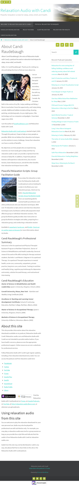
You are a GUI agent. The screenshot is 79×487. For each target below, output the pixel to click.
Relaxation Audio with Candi (25, 10)
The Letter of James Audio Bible (62, 139)
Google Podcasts (33, 401)
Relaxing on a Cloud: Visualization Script (65, 85)
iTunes (6, 373)
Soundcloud (8, 384)
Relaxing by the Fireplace (60, 146)
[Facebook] (7, 2)
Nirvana (39, 472)
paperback (13, 227)
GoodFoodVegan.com (21, 124)
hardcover (20, 227)
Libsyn (6, 390)
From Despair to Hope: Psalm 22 (62, 92)
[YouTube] (2, 2)
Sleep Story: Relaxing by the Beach (63, 163)
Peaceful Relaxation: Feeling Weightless (65, 156)
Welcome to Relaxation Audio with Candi (16, 40)
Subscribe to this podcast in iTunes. (39, 468)
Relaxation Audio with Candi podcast (13, 131)
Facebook (8, 363)
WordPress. (45, 472)
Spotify (6, 380)
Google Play (8, 377)
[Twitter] (4, 2)
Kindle (30, 227)
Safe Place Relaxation (59, 152)
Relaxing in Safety (58, 135)
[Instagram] (9, 2)
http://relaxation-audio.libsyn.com (23, 404)
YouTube (7, 370)
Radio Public (8, 387)
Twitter (6, 367)
